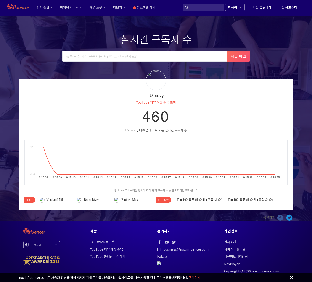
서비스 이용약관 (235, 249)
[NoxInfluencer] (18, 6)
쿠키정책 (194, 277)
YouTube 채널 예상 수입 (106, 249)
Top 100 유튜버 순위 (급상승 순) (250, 199)
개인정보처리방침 (236, 256)
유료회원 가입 (145, 7)
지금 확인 (238, 56)
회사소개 (230, 242)
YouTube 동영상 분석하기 (107, 256)
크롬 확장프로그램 (102, 242)
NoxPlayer (232, 263)
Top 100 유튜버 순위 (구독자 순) (199, 199)
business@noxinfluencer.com (186, 249)
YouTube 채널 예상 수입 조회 (156, 102)
